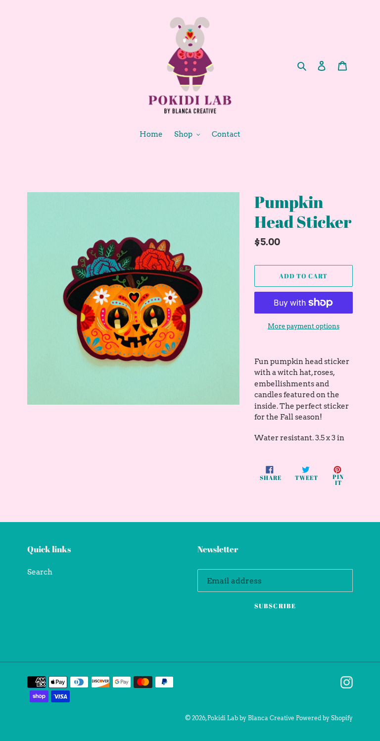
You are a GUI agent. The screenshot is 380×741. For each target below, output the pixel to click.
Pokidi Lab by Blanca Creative (250, 718)
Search (39, 572)
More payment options (303, 326)
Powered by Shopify (324, 718)
